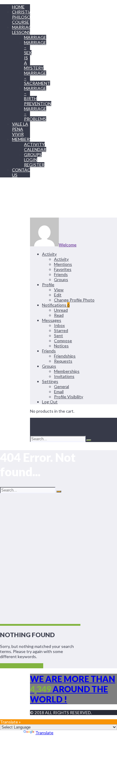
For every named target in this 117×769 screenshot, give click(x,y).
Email (59, 391)
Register (34, 164)
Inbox (59, 325)
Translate (44, 732)
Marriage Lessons (23, 30)
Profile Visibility (68, 396)
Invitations (64, 376)
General (61, 386)
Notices (61, 345)
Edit (58, 294)
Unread (61, 310)
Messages (51, 320)
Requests (63, 361)
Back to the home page (21, 665)
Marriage (35, 37)
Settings (50, 381)
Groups (33, 154)
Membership (25, 139)
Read (59, 315)
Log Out (50, 401)
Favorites (62, 269)
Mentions (63, 264)
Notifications (56, 304)
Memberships (67, 371)
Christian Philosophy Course (25, 17)
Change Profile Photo (74, 299)
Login (30, 159)
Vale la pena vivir (20, 129)
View (59, 289)
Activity (34, 144)
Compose (63, 340)
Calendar (35, 149)
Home (18, 6)
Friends (61, 274)
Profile (48, 284)
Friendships (65, 355)
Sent (58, 335)
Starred (61, 330)
